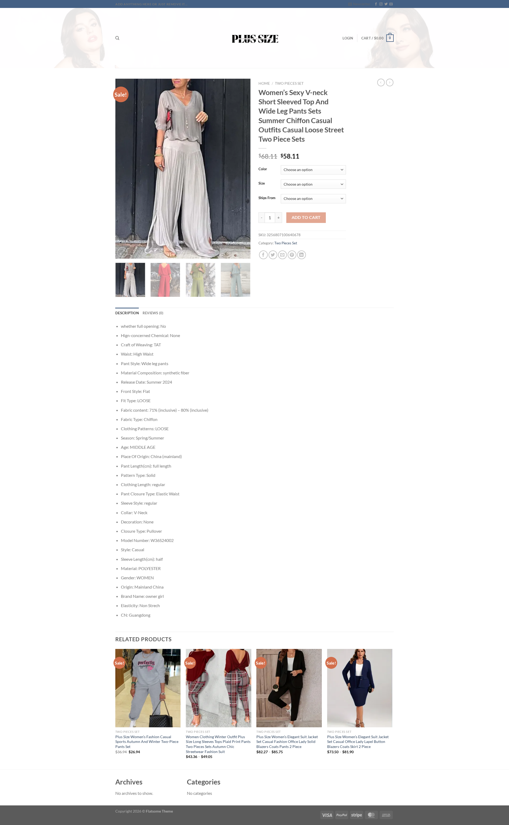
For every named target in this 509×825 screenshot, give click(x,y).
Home (264, 83)
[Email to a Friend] (282, 254)
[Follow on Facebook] (376, 4)
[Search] (117, 38)
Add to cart (306, 217)
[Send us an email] (391, 4)
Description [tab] (127, 313)
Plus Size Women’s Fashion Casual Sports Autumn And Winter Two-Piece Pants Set (146, 741)
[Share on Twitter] (273, 254)
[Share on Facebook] (263, 254)
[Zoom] (122, 252)
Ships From (266, 198)
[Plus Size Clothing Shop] (254, 38)
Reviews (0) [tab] (153, 313)
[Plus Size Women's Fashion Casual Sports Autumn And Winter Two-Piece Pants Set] (148, 688)
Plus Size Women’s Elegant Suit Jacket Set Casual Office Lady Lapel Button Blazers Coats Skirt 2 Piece (358, 741)
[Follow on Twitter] (386, 4)
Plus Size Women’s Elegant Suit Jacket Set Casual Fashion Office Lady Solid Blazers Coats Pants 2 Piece (287, 741)
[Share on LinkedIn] (301, 254)
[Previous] (124, 169)
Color (262, 169)
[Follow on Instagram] (381, 4)
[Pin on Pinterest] (292, 254)
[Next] (241, 169)
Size (261, 183)
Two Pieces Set (289, 83)
